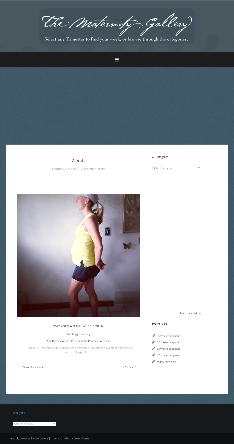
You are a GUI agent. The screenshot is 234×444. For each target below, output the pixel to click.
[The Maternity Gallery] (117, 26)
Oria (63, 438)
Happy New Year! (167, 361)
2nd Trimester (80, 347)
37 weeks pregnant (168, 355)
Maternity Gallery (93, 169)
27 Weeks (45, 347)
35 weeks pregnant (168, 348)
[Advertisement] (117, 102)
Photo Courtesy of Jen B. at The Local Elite (78, 326)
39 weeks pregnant (168, 336)
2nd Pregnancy (61, 347)
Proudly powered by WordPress (29, 438)
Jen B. (88, 352)
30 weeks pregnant (168, 342)
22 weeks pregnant (33, 367)
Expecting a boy (99, 347)
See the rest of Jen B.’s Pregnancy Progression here (78, 341)
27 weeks (128, 367)
